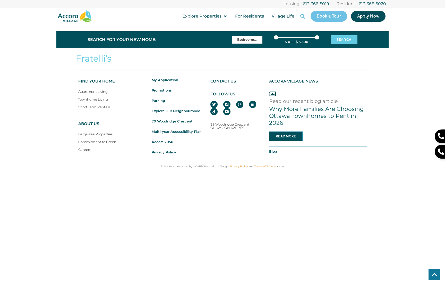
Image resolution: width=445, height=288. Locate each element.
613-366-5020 (372, 3)
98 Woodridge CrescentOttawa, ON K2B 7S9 (229, 126)
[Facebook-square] (226, 104)
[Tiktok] (214, 111)
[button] (204, 16)
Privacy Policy (164, 152)
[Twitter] (214, 104)
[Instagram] (239, 104)
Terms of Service (265, 166)
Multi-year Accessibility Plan (177, 132)
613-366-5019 (316, 3)
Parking (158, 101)
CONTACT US (223, 81)
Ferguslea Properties (95, 134)
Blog (273, 151)
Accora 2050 (162, 142)
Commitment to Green (97, 142)
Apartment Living (93, 92)
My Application (165, 80)
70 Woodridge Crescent (172, 121)
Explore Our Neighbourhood (176, 111)
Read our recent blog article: (304, 101)
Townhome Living (93, 99)
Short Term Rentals (94, 107)
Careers (84, 150)
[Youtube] (226, 111)
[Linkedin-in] (252, 104)
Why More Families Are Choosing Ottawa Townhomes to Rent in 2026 (316, 115)
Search (344, 40)
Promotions (162, 90)
